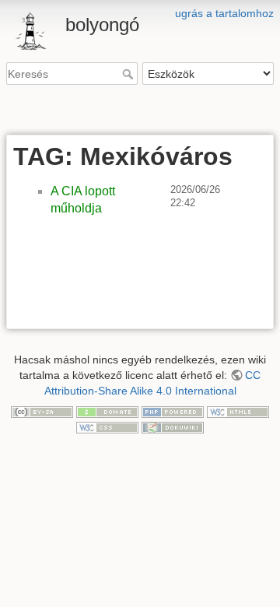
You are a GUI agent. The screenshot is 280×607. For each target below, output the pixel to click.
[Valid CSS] (107, 426)
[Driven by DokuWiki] (173, 426)
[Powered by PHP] (173, 411)
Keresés (129, 73)
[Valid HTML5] (238, 411)
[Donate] (107, 411)
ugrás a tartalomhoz (224, 13)
